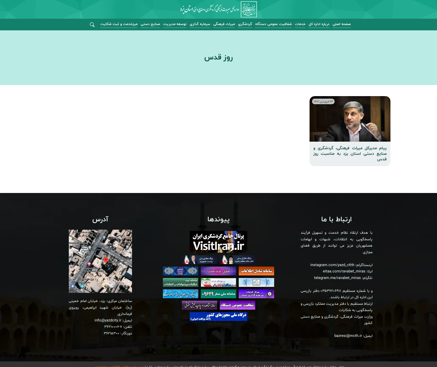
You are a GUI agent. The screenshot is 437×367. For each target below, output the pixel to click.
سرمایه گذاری (200, 24)
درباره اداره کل (319, 24)
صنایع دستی (150, 24)
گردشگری (245, 24)
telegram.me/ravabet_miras (337, 278)
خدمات (300, 24)
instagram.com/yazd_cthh (332, 265)
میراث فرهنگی (224, 24)
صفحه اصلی (342, 24)
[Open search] (92, 25)
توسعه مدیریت (175, 24)
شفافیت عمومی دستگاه (273, 24)
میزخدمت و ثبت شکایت (119, 24)
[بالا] (419, 351)
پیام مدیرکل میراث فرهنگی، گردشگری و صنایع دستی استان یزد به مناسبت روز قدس (350, 153)
